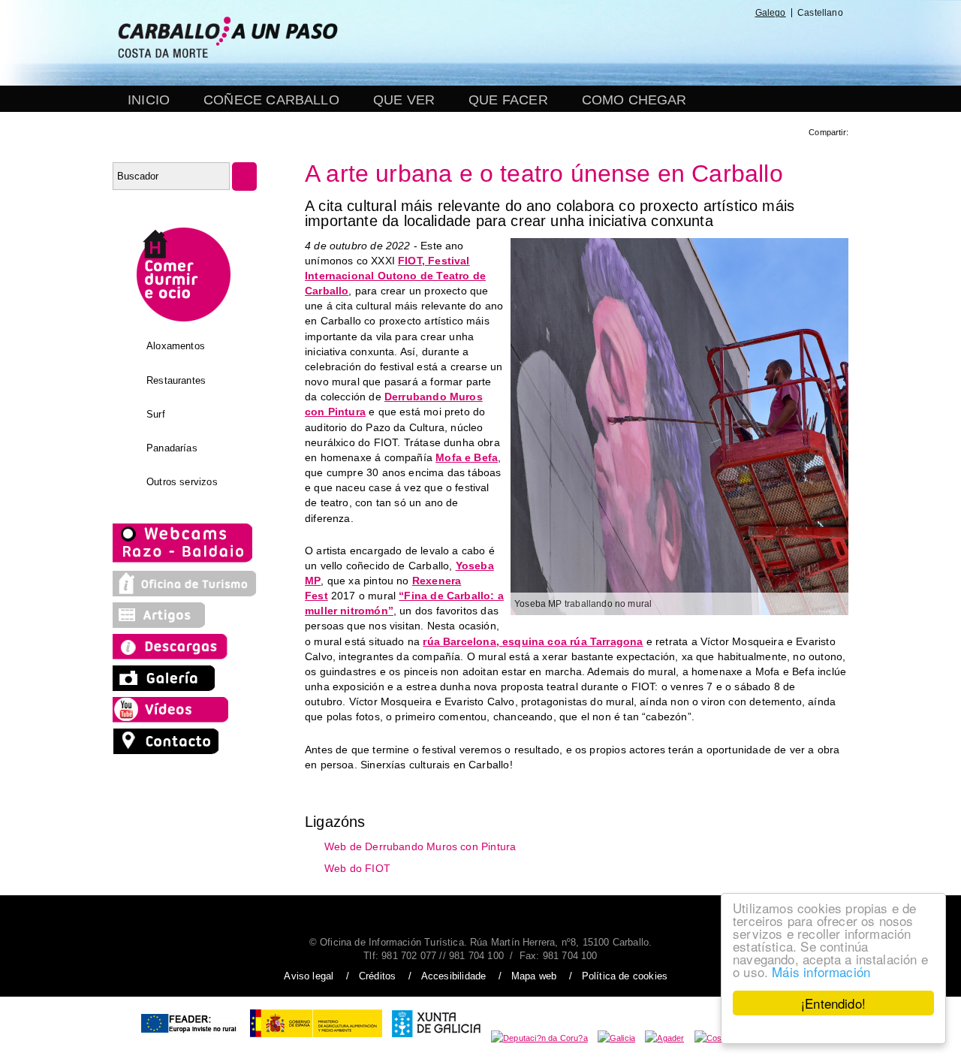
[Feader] (187, 1037)
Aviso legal (308, 976)
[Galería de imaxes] (165, 687)
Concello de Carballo (811, 44)
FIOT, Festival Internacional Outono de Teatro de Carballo (395, 276)
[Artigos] (165, 624)
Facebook (613, 44)
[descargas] (185, 656)
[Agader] (664, 1037)
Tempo (757, 44)
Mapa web (533, 976)
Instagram (683, 44)
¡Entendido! (833, 1003)
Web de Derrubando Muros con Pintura (420, 846)
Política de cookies (624, 976)
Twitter (649, 44)
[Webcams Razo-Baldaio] (184, 561)
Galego (770, 12)
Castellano (820, 12)
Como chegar (634, 99)
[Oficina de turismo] (185, 593)
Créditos (377, 976)
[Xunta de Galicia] (436, 1037)
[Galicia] (616, 1037)
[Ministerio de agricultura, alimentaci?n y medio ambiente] (316, 1037)
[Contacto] (170, 750)
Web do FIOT (357, 868)
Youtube (721, 44)
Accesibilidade (454, 976)
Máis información (821, 971)
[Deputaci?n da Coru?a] (539, 1037)
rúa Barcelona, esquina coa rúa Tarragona (533, 641)
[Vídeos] (174, 719)
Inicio (149, 99)
